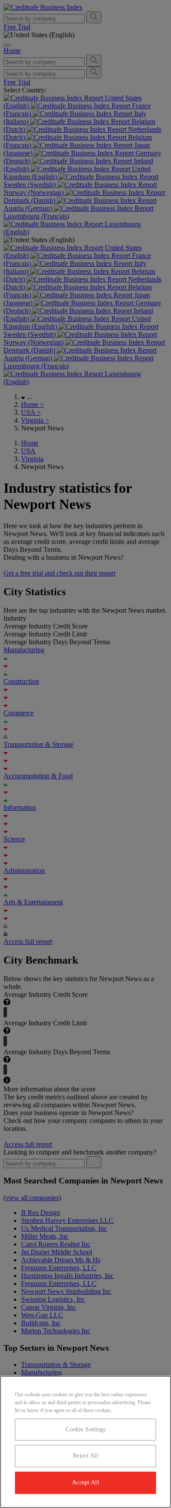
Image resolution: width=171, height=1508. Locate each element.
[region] (85, 1442)
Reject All (85, 1455)
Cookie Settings (85, 1429)
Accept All (85, 1482)
